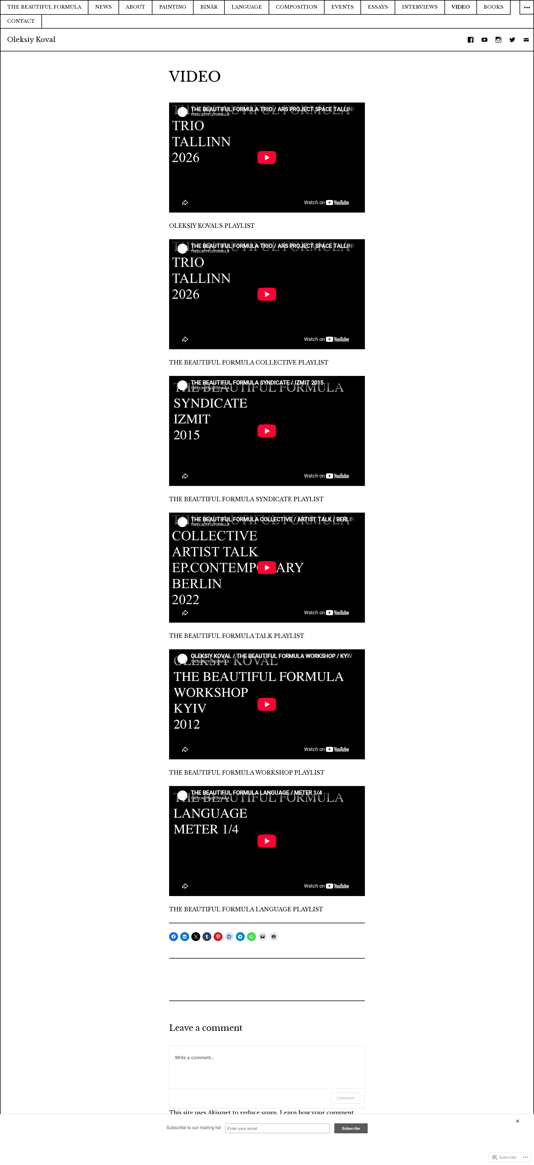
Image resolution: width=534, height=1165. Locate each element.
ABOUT (135, 7)
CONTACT (21, 21)
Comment (345, 1098)
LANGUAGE (246, 7)
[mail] (526, 39)
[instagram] (499, 39)
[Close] (522, 1121)
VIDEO (461, 7)
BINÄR (208, 7)
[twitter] (513, 39)
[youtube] (485, 39)
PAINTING (172, 7)
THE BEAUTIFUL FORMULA (44, 7)
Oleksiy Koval (31, 40)
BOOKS (493, 7)
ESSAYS (378, 7)
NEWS (103, 7)
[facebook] (471, 39)
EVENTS (342, 7)
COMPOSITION (296, 7)
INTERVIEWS (420, 7)
